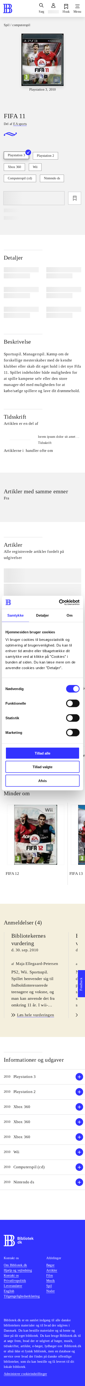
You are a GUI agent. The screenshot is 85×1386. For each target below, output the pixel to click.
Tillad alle (42, 753)
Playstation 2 (45, 155)
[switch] (73, 703)
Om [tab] (69, 615)
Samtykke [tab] (15, 615)
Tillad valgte (42, 767)
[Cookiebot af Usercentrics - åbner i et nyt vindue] (60, 602)
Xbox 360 (14, 167)
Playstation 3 (16, 155)
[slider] (42, 68)
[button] (42, 1077)
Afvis (42, 781)
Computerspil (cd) (20, 178)
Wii (35, 167)
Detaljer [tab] (42, 615)
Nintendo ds (52, 178)
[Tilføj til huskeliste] (74, 198)
